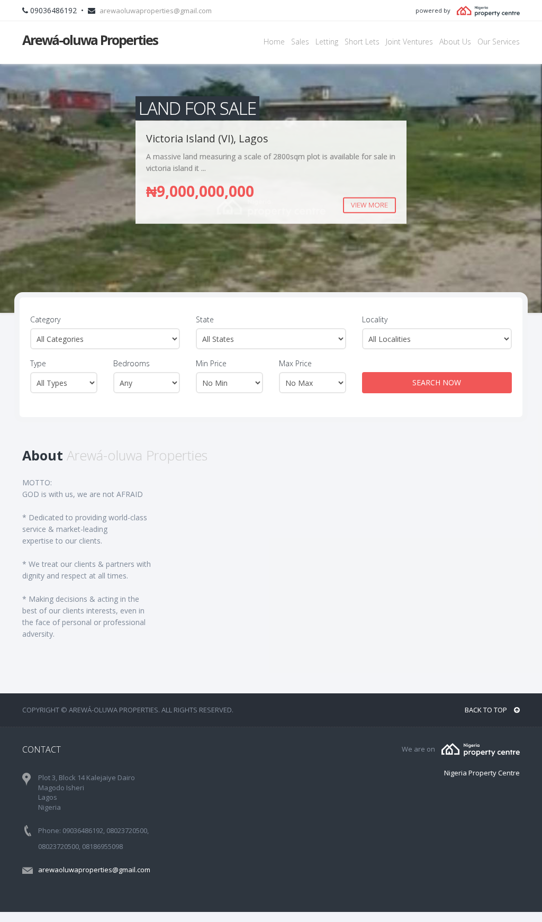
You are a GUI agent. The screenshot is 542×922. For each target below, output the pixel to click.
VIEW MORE (369, 205)
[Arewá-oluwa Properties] (480, 749)
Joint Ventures (409, 42)
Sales (300, 42)
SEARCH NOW (436, 382)
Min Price (211, 363)
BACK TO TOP (487, 710)
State (205, 319)
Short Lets (362, 42)
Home (274, 42)
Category (45, 319)
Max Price (295, 363)
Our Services (498, 42)
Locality (374, 319)
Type (38, 363)
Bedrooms (131, 363)
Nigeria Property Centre (482, 773)
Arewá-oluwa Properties (90, 40)
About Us (455, 42)
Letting (326, 42)
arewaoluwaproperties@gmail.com (156, 10)
